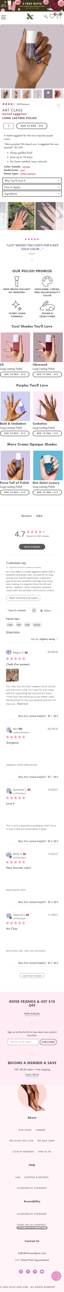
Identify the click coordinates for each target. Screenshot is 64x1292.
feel (19, 624)
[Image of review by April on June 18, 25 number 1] (12, 753)
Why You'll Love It (14, 180)
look (27, 624)
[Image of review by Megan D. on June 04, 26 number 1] (12, 675)
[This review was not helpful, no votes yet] (55, 716)
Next (61, 94)
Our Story (25, 1130)
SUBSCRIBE (48, 1042)
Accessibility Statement (32, 1188)
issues (37, 624)
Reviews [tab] (26, 516)
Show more (13, 632)
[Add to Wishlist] (58, 105)
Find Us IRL (44, 1151)
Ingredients (10, 193)
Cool (22, 170)
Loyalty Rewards (23, 1151)
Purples (26, 166)
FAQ (18, 1177)
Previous (3, 94)
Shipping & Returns (36, 1177)
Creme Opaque (27, 173)
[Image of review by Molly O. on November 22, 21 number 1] (12, 878)
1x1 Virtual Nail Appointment (32, 1259)
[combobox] (44, 639)
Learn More (32, 1074)
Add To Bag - (16, 374)
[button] (4, 216)
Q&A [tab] (39, 516)
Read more (23, 703)
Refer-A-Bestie (32, 1013)
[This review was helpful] (49, 841)
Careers (41, 1130)
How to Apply (12, 187)
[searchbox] (18, 610)
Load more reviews (32, 975)
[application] (56, 1276)
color (10, 624)
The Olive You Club (21, 1140)
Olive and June (18, 1287)
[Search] (46, 16)
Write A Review (32, 546)
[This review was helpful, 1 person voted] (49, 716)
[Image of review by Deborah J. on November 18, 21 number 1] (12, 939)
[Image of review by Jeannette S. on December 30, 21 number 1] (12, 814)
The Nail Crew (46, 1140)
